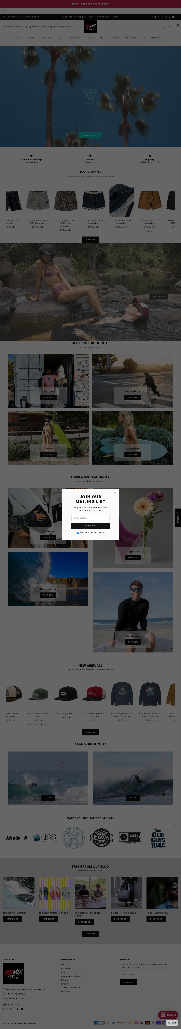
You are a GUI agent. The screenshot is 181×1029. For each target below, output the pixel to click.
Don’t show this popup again (92, 532)
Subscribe (90, 525)
